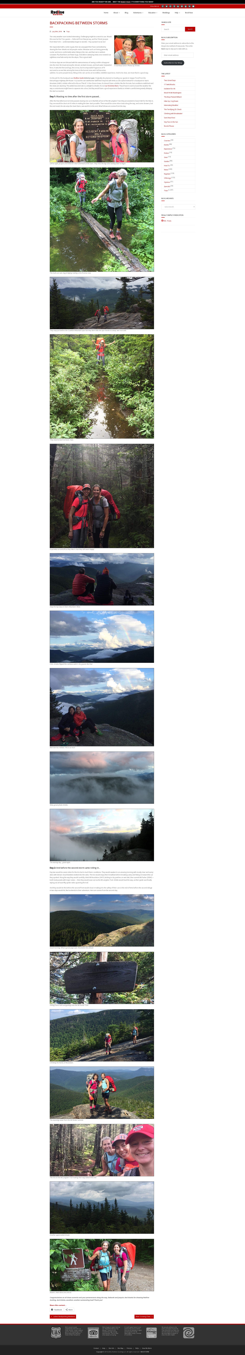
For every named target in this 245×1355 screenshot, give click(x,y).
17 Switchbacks (169, 84)
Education (152, 13)
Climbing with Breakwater (173, 113)
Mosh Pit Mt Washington (172, 93)
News (166, 170)
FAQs (137, 1348)
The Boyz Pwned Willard (172, 97)
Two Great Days (170, 80)
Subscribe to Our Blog (173, 63)
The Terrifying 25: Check (172, 109)
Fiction (166, 153)
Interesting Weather (171, 105)
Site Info (111, 1348)
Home (106, 13)
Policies (129, 1348)
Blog (126, 13)
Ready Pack (125, 2)
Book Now (189, 13)
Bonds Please (169, 126)
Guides (166, 161)
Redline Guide (79, 78)
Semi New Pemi (169, 118)
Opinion (167, 182)
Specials (167, 186)
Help (176, 13)
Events (166, 145)
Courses (167, 141)
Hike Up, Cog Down (171, 101)
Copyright (99, 1352)
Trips (68, 31)
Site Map (120, 1348)
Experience (168, 149)
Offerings (167, 178)
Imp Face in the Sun (171, 122)
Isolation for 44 (169, 89)
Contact (96, 1348)
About (115, 13)
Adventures (137, 13)
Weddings (166, 13)
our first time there (112, 86)
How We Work (147, 1348)
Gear (166, 157)
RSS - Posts (167, 221)
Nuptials (167, 174)
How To (167, 166)
